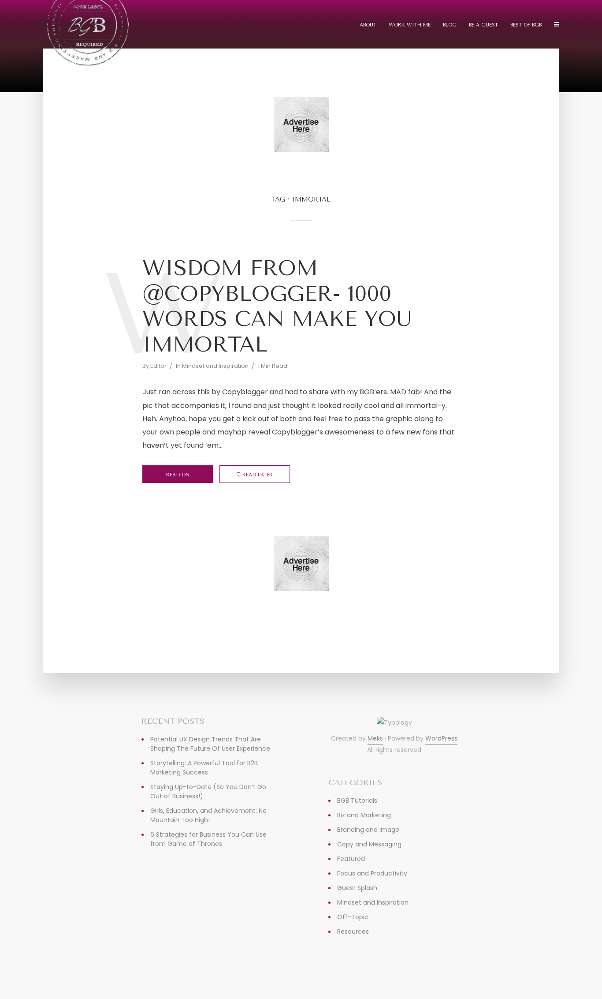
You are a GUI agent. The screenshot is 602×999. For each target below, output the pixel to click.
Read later (257, 475)
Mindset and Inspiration (215, 366)
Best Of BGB (526, 25)
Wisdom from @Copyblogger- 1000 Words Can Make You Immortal (277, 306)
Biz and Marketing (364, 815)
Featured (351, 858)
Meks (375, 738)
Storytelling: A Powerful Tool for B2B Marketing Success (204, 768)
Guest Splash (357, 887)
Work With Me (410, 25)
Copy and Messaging (369, 844)
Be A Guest (483, 25)
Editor (158, 366)
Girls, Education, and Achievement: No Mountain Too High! (208, 815)
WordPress (441, 738)
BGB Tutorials (357, 800)
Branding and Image (368, 829)
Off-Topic (352, 917)
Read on (178, 475)
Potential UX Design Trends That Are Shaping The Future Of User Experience (210, 744)
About (368, 25)
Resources (353, 931)
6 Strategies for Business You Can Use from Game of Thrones (208, 839)
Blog (450, 25)
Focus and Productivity (372, 873)
